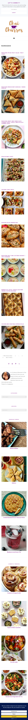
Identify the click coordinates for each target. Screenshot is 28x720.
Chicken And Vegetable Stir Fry (14, 696)
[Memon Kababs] (14, 446)
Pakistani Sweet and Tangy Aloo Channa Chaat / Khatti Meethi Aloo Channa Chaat (12, 122)
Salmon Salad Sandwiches (9, 222)
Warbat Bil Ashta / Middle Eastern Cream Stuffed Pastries (12, 290)
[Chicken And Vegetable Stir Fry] (14, 695)
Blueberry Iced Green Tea (14, 552)
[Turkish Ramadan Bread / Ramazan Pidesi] (14, 515)
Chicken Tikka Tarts (7, 189)
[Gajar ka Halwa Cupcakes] (14, 625)
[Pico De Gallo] (14, 660)
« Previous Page (7, 355)
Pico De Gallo (14, 662)
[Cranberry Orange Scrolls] (14, 591)
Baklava (14, 483)
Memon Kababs (14, 448)
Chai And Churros (14, 26)
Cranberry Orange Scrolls (14, 593)
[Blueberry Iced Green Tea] (14, 550)
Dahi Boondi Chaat (7, 156)
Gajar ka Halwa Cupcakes (14, 627)
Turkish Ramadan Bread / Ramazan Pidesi (14, 517)
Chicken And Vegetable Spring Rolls (12, 324)
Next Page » (9, 357)
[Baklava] (14, 481)
